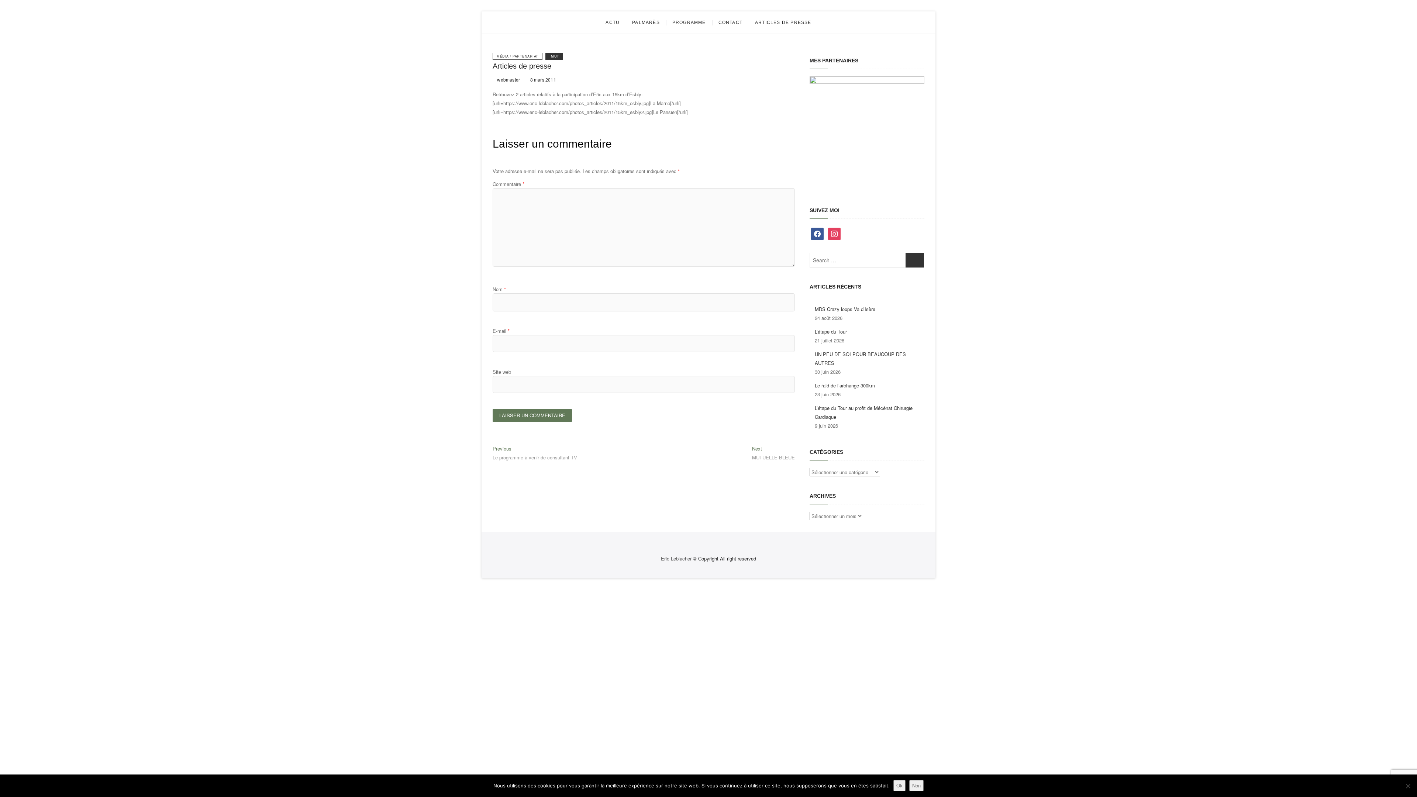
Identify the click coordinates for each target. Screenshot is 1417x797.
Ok (899, 785)
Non (916, 785)
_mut (554, 56)
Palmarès (646, 22)
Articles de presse (783, 22)
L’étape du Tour (831, 331)
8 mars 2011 (542, 79)
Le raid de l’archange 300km (845, 385)
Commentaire (508, 183)
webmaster (508, 79)
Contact (730, 22)
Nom (499, 289)
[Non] (1407, 786)
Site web (502, 371)
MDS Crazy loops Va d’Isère (845, 309)
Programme (689, 22)
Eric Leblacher (676, 558)
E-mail (501, 330)
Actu (613, 22)
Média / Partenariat (517, 56)
